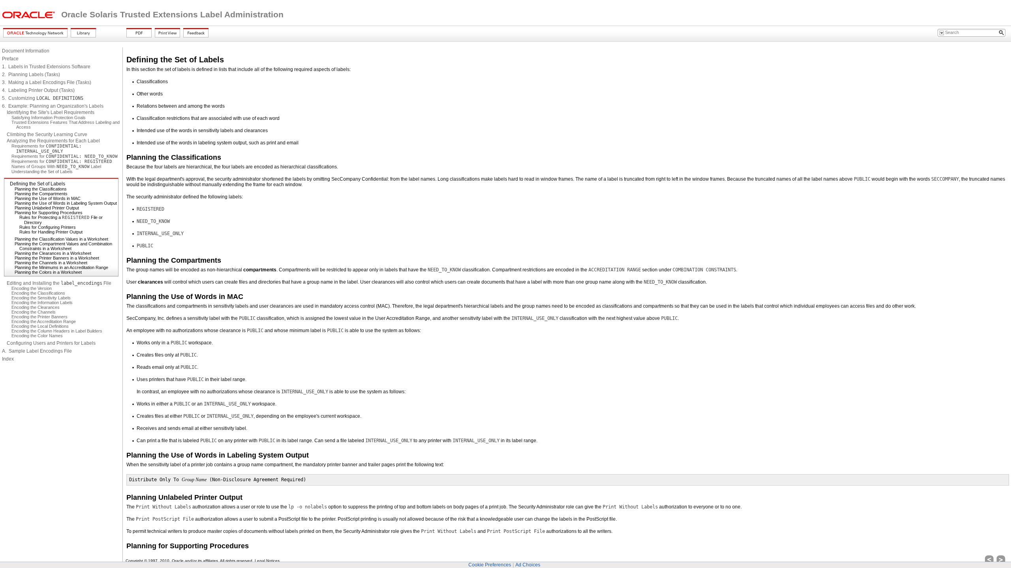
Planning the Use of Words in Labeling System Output (66, 203)
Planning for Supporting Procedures (49, 212)
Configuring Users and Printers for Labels (51, 343)
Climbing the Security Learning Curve (47, 134)
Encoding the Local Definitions (40, 326)
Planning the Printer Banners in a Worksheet (57, 258)
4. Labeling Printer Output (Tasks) (38, 90)
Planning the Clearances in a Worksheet (53, 253)
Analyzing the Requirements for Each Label (53, 141)
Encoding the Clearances (35, 307)
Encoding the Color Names (37, 335)
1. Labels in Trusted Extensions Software (46, 66)
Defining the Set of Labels (37, 184)
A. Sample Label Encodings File (37, 351)
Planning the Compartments (41, 193)
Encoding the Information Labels (42, 302)
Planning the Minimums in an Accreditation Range (61, 267)
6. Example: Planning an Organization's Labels (52, 106)
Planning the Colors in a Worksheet (48, 272)
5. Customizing (42, 98)
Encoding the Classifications (38, 293)
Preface (10, 59)
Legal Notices (267, 561)
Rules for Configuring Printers (47, 227)
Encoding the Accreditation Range (43, 321)
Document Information (25, 51)
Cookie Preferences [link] (489, 565)
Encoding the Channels (33, 312)
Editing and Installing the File (59, 283)
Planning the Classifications (41, 189)
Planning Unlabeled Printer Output (47, 208)
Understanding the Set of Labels (42, 171)
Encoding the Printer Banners (39, 316)
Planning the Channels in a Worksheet (51, 262)
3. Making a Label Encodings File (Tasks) (46, 82)
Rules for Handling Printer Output (51, 232)
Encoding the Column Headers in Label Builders (56, 331)
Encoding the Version (31, 288)
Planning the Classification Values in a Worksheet (61, 239)
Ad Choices (527, 565)
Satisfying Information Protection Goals (48, 117)
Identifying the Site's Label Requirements (50, 112)
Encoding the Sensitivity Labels (41, 297)
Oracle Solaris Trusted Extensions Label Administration (172, 14)
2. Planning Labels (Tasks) (31, 74)
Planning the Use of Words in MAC (48, 198)
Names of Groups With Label (56, 166)
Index (8, 359)
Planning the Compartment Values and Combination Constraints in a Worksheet (63, 246)
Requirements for (46, 148)
